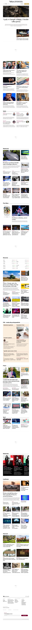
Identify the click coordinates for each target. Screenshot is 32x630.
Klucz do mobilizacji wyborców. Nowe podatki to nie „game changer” (8, 502)
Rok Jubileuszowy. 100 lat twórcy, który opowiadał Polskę (22, 593)
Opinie (4, 113)
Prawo (4, 379)
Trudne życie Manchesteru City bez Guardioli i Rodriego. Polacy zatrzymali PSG (7, 461)
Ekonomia (5, 259)
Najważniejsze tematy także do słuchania (25, 460)
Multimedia (6, 487)
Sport (4, 451)
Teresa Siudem (6, 355)
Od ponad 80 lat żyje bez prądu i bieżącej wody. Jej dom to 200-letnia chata (9, 593)
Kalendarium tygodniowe (8, 338)
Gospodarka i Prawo (20, 338)
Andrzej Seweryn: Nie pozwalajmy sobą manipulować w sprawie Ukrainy (19, 503)
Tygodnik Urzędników (8, 351)
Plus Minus (5, 205)
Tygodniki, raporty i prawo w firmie (10, 364)
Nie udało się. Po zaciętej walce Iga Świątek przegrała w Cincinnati (15, 461)
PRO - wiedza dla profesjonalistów (11, 336)
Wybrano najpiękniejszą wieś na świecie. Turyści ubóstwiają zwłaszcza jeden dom (8, 579)
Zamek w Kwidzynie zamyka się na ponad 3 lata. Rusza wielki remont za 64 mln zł (22, 579)
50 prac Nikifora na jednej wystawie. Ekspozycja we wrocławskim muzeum (16, 605)
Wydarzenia (6, 150)
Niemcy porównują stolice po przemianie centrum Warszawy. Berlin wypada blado (24, 605)
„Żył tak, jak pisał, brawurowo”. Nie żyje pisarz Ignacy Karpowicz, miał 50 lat (7, 605)
